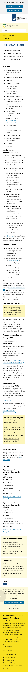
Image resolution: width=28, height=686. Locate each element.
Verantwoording (9, 660)
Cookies (22, 2)
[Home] (11, 27)
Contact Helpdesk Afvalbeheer (14, 602)
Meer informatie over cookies (13, 666)
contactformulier (13, 260)
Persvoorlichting (10, 663)
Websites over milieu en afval (14, 435)
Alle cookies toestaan (14, 6)
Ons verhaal (8, 647)
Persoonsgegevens (10, 654)
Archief (7, 668)
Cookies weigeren (14, 10)
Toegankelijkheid (10, 657)
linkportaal (10, 236)
